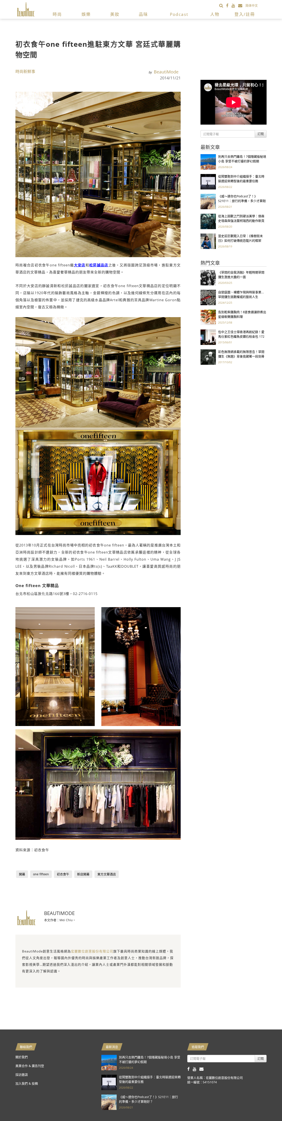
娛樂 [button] (86, 14)
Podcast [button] (179, 14)
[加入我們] (241, 5)
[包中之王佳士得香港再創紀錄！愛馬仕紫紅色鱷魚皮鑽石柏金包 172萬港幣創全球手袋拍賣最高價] (208, 337)
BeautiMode (166, 72)
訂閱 (261, 134)
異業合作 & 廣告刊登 (29, 1066)
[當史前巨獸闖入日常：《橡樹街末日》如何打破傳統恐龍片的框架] (208, 241)
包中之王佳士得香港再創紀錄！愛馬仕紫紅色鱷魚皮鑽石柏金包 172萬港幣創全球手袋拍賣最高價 (241, 336)
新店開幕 (83, 874)
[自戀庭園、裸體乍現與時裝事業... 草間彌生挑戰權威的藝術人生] (208, 297)
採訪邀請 (21, 1074)
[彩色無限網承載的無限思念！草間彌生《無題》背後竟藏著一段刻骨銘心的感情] (208, 357)
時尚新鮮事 (25, 71)
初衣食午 (63, 874)
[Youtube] (235, 5)
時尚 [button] (57, 14)
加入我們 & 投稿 (26, 1083)
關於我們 (21, 1057)
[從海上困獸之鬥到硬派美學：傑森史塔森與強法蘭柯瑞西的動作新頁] (208, 221)
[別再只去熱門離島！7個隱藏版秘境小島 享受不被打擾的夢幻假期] (208, 161)
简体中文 (251, 5)
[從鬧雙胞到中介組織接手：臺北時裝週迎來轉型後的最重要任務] (208, 181)
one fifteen (41, 874)
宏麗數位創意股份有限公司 (92, 951)
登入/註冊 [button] (244, 14)
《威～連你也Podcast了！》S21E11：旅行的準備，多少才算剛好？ (242, 201)
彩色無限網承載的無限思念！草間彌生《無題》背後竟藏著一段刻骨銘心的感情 (241, 356)
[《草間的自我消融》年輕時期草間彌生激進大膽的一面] (208, 277)
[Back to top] (267, 1106)
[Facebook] (229, 5)
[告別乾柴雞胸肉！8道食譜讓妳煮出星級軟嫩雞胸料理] (208, 317)
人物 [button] (214, 14)
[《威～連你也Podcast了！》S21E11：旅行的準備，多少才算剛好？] (208, 201)
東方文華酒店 (106, 874)
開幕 (22, 874)
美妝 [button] (114, 14)
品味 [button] (143, 14)
